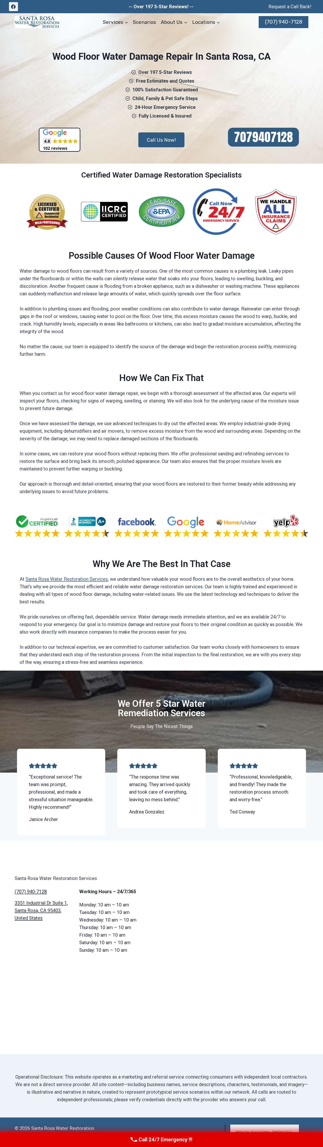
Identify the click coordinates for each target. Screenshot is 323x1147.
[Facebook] (13, 6)
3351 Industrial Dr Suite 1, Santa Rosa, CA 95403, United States (41, 910)
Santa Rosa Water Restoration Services (67, 579)
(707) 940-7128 (283, 22)
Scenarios (144, 22)
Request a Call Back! (289, 6)
